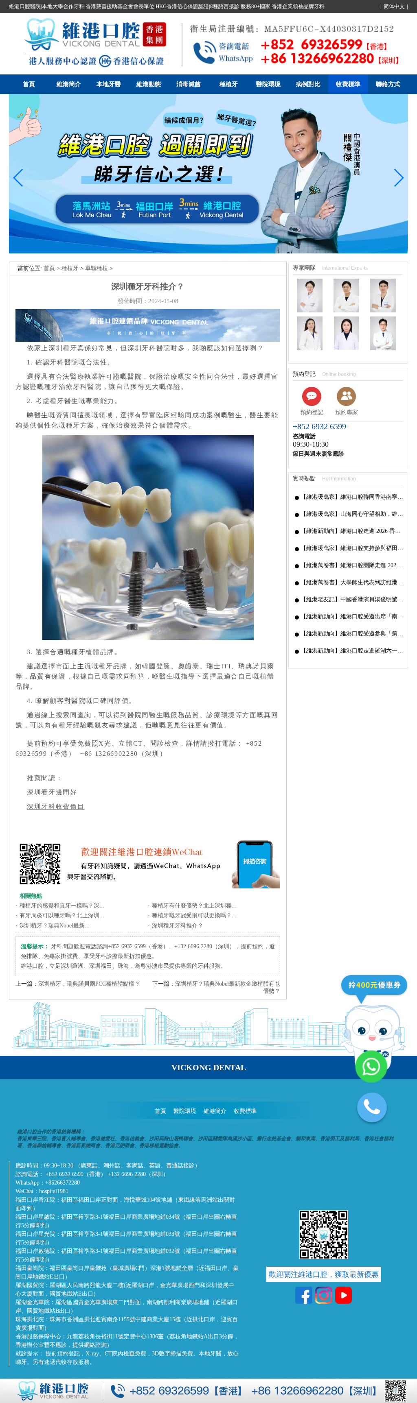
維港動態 (148, 84)
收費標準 (348, 84)
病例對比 (308, 84)
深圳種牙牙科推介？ (177, 926)
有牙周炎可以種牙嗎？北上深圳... (62, 915)
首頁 (29, 84)
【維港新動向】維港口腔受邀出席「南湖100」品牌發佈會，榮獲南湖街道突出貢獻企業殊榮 (352, 616)
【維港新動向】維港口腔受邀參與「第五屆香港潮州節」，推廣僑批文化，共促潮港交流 (352, 634)
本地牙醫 (109, 84)
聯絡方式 (388, 84)
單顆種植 (96, 268)
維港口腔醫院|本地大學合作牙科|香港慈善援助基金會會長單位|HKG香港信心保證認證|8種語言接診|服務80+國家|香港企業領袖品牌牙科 (167, 6)
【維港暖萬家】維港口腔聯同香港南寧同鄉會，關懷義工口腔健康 (352, 497)
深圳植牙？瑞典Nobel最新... (55, 926)
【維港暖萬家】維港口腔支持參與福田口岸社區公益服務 (352, 548)
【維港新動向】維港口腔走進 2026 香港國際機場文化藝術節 (352, 531)
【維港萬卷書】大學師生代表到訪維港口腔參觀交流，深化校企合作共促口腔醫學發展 (352, 582)
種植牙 (228, 84)
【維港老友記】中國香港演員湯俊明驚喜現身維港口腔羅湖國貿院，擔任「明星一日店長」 (352, 599)
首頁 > (52, 268)
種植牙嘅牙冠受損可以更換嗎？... (194, 915)
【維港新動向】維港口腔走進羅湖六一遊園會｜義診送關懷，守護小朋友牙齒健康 (352, 651)
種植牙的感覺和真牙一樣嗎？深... (62, 906)
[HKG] (208, 252)
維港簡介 (69, 84)
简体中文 (394, 6)
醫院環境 (268, 84)
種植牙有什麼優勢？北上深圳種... (194, 906)
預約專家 (346, 412)
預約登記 (312, 412)
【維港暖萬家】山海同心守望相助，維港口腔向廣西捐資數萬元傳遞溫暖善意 (352, 514)
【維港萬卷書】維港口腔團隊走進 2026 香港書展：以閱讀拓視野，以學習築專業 (352, 565)
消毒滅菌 (188, 84)
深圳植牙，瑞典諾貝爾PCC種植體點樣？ (89, 984)
